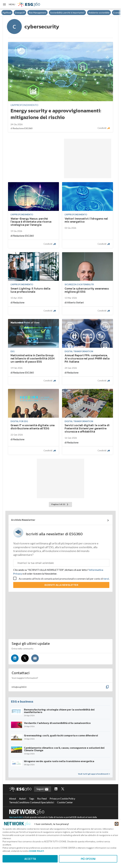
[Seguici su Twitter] (25, 658)
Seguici (41, 788)
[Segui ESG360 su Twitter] (63, 789)
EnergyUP (7, 12)
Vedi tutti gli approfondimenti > (94, 774)
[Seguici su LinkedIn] (15, 658)
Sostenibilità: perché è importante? (55, 12)
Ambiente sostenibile (86, 12)
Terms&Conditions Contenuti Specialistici (31, 802)
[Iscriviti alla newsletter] (35, 658)
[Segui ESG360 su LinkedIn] (56, 789)
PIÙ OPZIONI (88, 859)
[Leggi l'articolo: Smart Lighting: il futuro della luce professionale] (33, 283)
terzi (106, 578)
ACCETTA (30, 859)
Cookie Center (65, 802)
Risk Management (25, 12)
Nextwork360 (16, 817)
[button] (9, 4)
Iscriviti (61, 585)
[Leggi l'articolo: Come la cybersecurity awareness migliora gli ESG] (87, 283)
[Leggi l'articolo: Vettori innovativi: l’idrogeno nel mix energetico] (87, 215)
